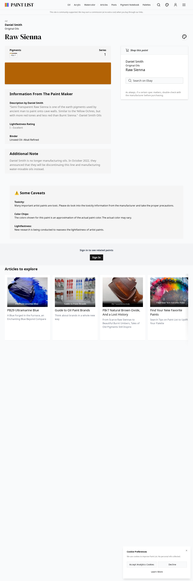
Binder (14, 136)
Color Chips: (21, 214)
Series (102, 50)
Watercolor (89, 4)
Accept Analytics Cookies (141, 564)
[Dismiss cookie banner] (186, 550)
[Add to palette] (184, 36)
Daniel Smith (13, 25)
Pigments (15, 50)
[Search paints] (158, 5)
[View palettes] (167, 5)
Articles (104, 4)
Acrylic (77, 4)
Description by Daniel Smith (26, 103)
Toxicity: (19, 202)
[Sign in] (175, 5)
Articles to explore (21, 268)
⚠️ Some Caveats (29, 192)
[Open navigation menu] (184, 5)
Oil (69, 4)
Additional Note (24, 153)
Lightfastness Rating (22, 124)
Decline (172, 564)
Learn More (157, 571)
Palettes (147, 4)
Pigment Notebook (129, 4)
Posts (114, 4)
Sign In (96, 257)
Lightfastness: (23, 226)
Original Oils (12, 28)
